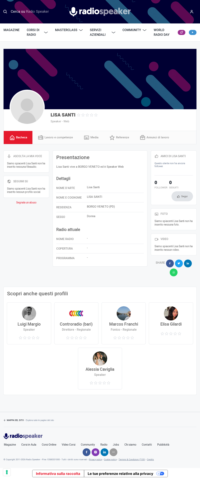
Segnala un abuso (26, 203)
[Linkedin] (104, 452)
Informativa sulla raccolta (58, 473)
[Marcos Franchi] (124, 323)
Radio (103, 445)
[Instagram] (95, 452)
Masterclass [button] (66, 30)
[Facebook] (86, 452)
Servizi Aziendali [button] (98, 32)
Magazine (12, 30)
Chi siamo (130, 445)
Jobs (116, 445)
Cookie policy (110, 459)
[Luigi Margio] (29, 323)
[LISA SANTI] (27, 107)
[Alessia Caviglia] (100, 368)
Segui (184, 196)
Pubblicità (163, 445)
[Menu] (191, 12)
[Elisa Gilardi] (171, 323)
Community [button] (131, 30)
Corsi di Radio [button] (33, 32)
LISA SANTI (63, 115)
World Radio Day (162, 32)
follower (160, 185)
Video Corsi (68, 445)
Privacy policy (95, 459)
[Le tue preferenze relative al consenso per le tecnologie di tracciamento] (7, 472)
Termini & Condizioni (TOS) (132, 459)
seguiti (174, 185)
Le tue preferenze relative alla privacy (120, 473)
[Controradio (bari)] (76, 323)
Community (88, 445)
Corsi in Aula (28, 445)
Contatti (147, 445)
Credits (150, 459)
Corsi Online (49, 445)
